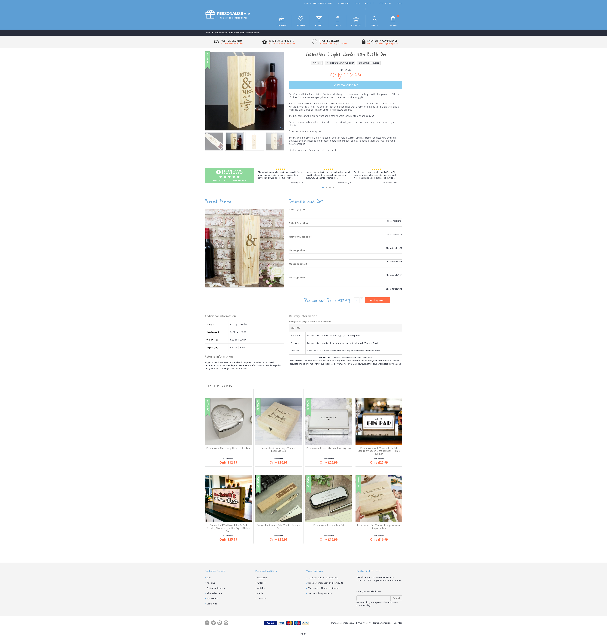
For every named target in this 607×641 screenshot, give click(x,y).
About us (211, 582)
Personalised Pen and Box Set (328, 524)
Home (207, 32)
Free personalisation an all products (325, 582)
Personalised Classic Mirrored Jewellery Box (328, 447)
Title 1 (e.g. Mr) (298, 209)
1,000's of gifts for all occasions (323, 577)
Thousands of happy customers (323, 588)
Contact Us (385, 3)
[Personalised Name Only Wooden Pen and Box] (278, 498)
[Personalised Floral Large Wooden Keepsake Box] (278, 421)
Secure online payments (320, 593)
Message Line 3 (298, 277)
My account (212, 598)
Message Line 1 (298, 250)
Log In (399, 3)
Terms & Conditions (382, 622)
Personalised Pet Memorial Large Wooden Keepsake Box (379, 526)
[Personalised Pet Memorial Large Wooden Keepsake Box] (379, 498)
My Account (344, 3)
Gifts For (300, 25)
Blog (357, 3)
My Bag (393, 21)
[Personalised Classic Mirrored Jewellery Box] (328, 421)
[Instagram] (219, 622)
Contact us (212, 603)
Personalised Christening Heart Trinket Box (228, 447)
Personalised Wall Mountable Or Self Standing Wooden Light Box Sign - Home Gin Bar (379, 450)
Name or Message (300, 236)
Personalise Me (347, 85)
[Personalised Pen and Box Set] (328, 498)
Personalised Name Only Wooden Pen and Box (278, 526)
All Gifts (319, 25)
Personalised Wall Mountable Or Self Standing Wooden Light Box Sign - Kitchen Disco (228, 528)
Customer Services (216, 588)
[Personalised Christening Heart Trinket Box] (228, 421)
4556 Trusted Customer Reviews (229, 175)
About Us (369, 3)
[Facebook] (207, 622)
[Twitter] (213, 622)
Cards (337, 25)
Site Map (398, 622)
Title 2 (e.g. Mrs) (298, 223)
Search (374, 25)
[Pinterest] (226, 622)
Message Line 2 (298, 263)
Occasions (281, 25)
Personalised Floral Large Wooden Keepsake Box (278, 449)
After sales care (214, 593)
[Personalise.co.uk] (228, 14)
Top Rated (356, 25)
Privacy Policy (364, 622)
